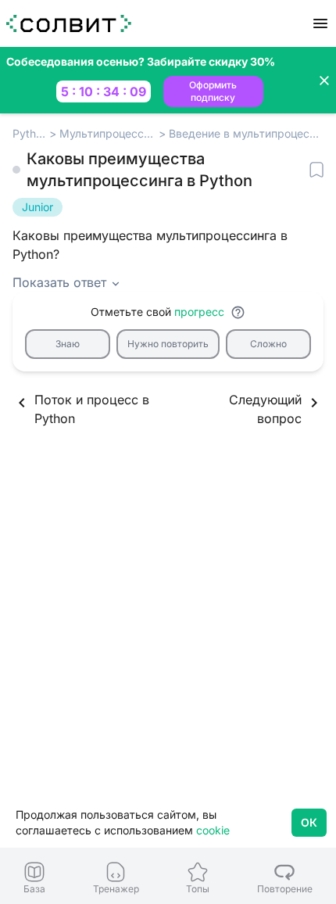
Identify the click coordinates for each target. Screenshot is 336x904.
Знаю (67, 344)
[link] (35, 878)
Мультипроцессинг (107, 133)
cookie (213, 830)
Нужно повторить (168, 344)
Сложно (268, 344)
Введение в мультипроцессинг (246, 133)
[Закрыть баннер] (324, 80)
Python (29, 133)
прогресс (199, 311)
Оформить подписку (213, 91)
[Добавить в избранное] (316, 170)
